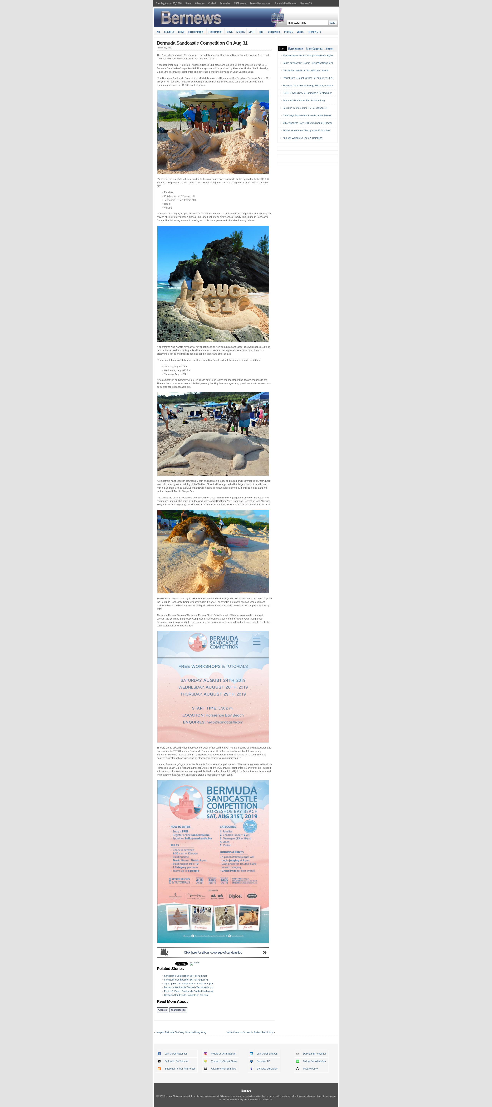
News (230, 32)
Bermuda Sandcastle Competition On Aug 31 (202, 43)
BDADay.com (240, 3)
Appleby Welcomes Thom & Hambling (302, 138)
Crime (181, 32)
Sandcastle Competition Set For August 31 (186, 979)
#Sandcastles (178, 1010)
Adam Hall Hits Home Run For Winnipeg (304, 100)
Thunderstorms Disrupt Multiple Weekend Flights (308, 55)
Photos (288, 32)
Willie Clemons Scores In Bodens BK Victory (250, 1032)
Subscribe (225, 3)
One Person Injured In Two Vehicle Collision (305, 70)
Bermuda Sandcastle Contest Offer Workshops (188, 987)
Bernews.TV (306, 3)
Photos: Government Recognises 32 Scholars (306, 130)
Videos (300, 32)
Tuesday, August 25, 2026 (169, 3)
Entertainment (196, 32)
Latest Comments (314, 48)
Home (188, 3)
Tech (261, 32)
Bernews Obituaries (267, 1068)
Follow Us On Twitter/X (176, 1061)
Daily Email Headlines (314, 1053)
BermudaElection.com (286, 3)
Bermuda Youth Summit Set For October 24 (305, 108)
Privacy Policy (310, 1068)
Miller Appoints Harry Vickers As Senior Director (307, 123)
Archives (329, 48)
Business (169, 32)
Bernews (246, 1091)
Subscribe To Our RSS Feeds (180, 1068)
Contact (212, 3)
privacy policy (289, 1096)
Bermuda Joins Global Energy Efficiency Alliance (308, 85)
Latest (282, 48)
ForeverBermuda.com (260, 3)
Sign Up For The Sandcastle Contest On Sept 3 (188, 983)
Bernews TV (263, 1061)
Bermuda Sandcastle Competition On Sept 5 (187, 995)
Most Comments (295, 48)
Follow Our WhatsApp (314, 1061)
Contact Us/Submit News (224, 1061)
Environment (216, 32)
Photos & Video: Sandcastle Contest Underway (188, 991)
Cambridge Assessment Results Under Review (307, 115)
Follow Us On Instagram (223, 1053)
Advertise (199, 3)
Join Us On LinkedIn (267, 1053)
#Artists (162, 1010)
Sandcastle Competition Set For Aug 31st (185, 976)
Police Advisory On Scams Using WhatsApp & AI (308, 63)
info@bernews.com (226, 1096)
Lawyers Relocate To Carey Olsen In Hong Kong (181, 1032)
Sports (240, 32)
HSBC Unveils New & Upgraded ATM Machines (307, 93)
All (158, 32)
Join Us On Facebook (176, 1053)
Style (251, 32)
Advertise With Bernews (223, 1068)
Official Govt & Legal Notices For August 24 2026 (308, 78)
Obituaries (274, 32)
